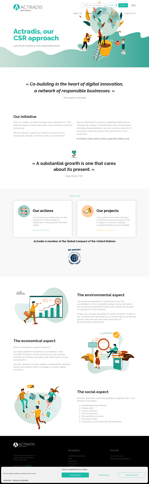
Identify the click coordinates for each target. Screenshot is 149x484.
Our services (102, 13)
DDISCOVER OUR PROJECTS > (106, 230)
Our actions (43, 210)
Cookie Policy (7, 480)
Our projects (108, 210)
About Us (77, 13)
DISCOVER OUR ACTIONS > (41, 230)
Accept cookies (75, 475)
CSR (90, 13)
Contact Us (130, 13)
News (116, 13)
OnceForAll (26, 466)
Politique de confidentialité (20, 480)
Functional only (103, 475)
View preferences (132, 475)
